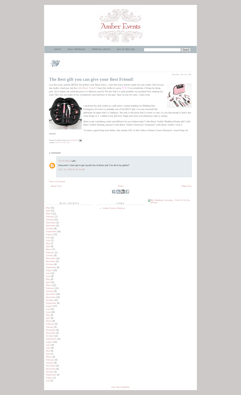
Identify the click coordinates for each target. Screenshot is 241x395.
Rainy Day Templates (120, 387)
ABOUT (57, 49)
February (50, 216)
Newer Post (56, 186)
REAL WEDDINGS (76, 49)
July (48, 237)
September (51, 231)
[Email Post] (80, 140)
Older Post (186, 186)
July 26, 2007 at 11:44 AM (71, 169)
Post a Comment (57, 181)
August (49, 234)
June (48, 240)
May (48, 208)
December (51, 222)
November (51, 225)
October (49, 228)
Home (121, 186)
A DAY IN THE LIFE (62, 142)
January (49, 219)
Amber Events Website (114, 208)
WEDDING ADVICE (101, 49)
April (48, 210)
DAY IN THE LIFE (126, 49)
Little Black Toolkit (86, 88)
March (49, 213)
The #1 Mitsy (64, 161)
